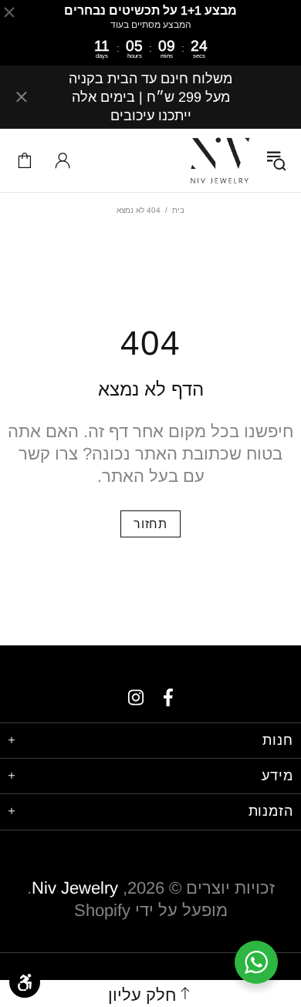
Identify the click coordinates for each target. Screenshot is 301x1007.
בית (178, 210)
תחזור (150, 523)
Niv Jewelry (220, 160)
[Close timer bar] (9, 12)
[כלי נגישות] (24, 982)
